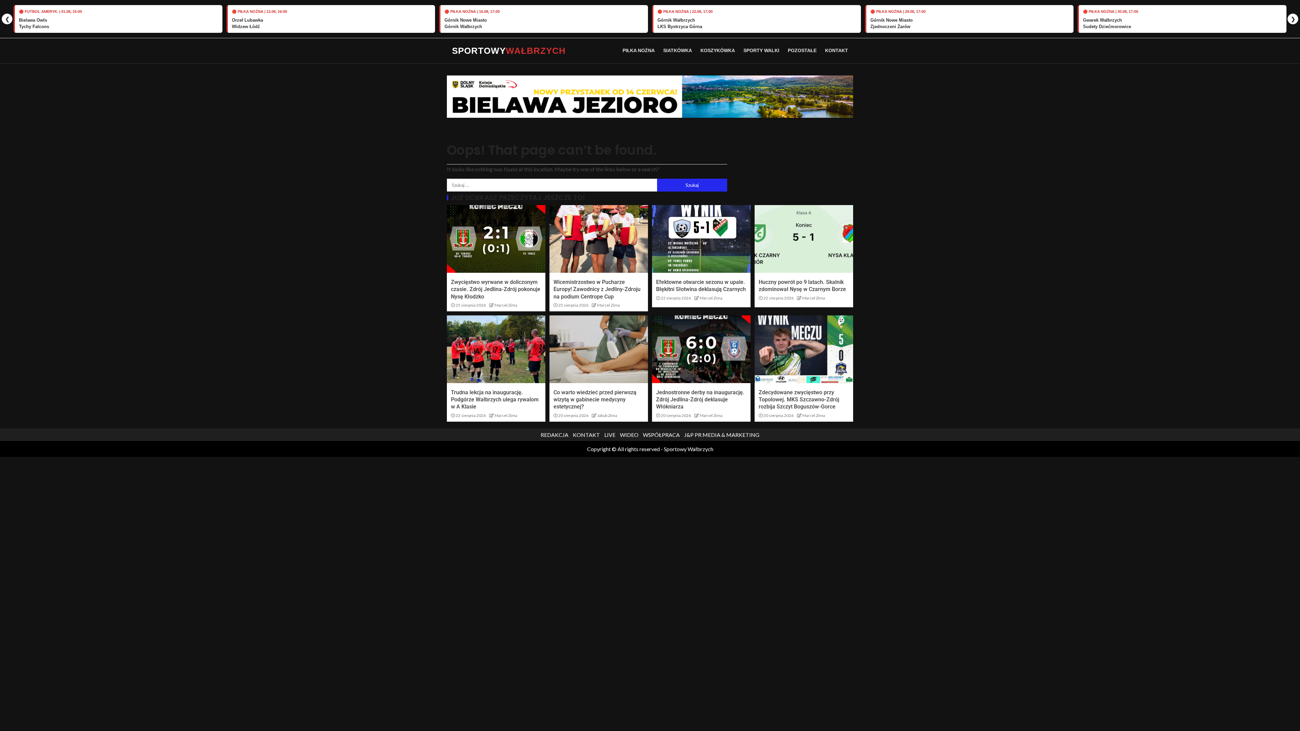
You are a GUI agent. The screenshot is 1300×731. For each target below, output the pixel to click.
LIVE (609, 434)
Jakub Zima (607, 415)
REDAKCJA (554, 434)
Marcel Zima (506, 305)
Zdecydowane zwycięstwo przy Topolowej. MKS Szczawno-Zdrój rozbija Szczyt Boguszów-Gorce (799, 399)
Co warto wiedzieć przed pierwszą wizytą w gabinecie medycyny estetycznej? (595, 399)
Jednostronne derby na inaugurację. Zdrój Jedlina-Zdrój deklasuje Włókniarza (700, 399)
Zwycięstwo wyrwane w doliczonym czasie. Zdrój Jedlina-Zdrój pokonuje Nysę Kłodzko (495, 289)
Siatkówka (677, 50)
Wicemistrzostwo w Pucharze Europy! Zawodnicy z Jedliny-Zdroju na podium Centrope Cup (597, 289)
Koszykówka (717, 50)
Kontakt (836, 50)
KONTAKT (586, 434)
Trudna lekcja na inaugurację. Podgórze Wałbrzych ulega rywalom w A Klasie (495, 399)
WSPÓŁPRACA (661, 434)
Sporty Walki (761, 50)
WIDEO (629, 434)
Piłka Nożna (639, 50)
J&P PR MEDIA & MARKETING (721, 434)
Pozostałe (802, 50)
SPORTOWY (509, 51)
